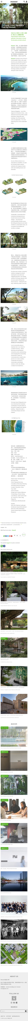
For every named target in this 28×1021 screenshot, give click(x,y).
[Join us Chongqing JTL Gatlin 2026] (14, 761)
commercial (9, 602)
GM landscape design (19, 631)
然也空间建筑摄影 (21, 687)
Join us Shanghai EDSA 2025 (6, 820)
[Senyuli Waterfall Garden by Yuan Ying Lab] (14, 591)
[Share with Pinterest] (11, 536)
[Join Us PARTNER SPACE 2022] (14, 881)
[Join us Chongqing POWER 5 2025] (14, 833)
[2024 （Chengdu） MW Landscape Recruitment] (14, 857)
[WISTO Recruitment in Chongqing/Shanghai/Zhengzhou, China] (14, 954)
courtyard (3, 573)
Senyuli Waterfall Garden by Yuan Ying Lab (9, 605)
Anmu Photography (5, 659)
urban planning (7, 21)
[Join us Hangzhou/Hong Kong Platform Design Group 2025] (14, 737)
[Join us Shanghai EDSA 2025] (14, 809)
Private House (3, 715)
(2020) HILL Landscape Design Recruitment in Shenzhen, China (11, 916)
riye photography (4, 603)
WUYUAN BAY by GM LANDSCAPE (8, 633)
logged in (9, 542)
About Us (3, 1016)
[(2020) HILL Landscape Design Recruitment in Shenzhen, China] (14, 905)
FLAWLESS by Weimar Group (6, 662)
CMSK (11, 658)
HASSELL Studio (7, 23)
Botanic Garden (13, 572)
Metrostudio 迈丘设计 (14, 687)
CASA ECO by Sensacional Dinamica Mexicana (10, 717)
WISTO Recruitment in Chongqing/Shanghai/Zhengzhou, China (11, 965)
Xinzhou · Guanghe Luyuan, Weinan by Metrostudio (10, 689)
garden (15, 573)
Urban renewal (16, 602)
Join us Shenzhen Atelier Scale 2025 (7, 796)
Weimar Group (15, 658)
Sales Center (8, 631)
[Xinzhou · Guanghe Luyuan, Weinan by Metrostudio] (14, 676)
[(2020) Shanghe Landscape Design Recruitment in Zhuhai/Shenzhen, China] (14, 930)
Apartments (3, 631)
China (14, 21)
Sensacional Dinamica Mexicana (16, 715)
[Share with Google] (10, 536)
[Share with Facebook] (6, 536)
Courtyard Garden (10, 573)
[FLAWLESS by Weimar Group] (14, 647)
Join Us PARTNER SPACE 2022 (6, 892)
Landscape (5, 20)
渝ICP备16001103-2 (16, 1016)
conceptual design (15, 20)
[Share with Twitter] (8, 536)
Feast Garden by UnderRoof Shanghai (8, 577)
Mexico (8, 715)
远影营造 (23, 602)
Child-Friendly (20, 572)
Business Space (4, 602)
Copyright (8, 1016)
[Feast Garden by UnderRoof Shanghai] (14, 562)
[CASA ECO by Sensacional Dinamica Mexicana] (14, 704)
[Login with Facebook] (4, 546)
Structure (20, 573)
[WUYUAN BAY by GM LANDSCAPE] (14, 620)
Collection (23, 534)
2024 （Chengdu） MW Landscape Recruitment (9, 868)
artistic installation (5, 572)
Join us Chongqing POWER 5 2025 (7, 844)
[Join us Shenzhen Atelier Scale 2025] (14, 785)
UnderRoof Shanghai (5, 574)
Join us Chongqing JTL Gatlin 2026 (7, 772)
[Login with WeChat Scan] (2, 546)
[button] (1, 1)
